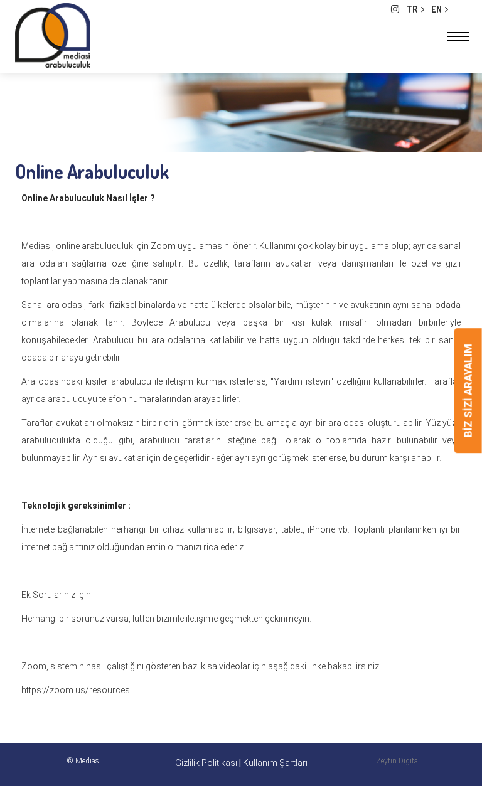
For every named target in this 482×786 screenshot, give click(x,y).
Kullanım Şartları (275, 763)
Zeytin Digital (398, 761)
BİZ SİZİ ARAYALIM (468, 390)
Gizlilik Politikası (207, 763)
